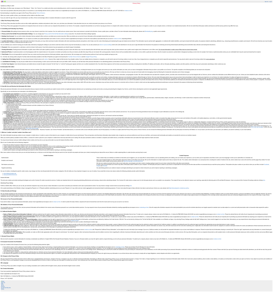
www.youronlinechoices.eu (10, 174)
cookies (46, 59)
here (264, 180)
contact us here (128, 10)
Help (2, 283)
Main (2, 281)
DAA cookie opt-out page (32, 128)
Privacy (3, 286)
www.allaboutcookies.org (9, 173)
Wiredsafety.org (149, 31)
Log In (270, 1)
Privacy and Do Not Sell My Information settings (56, 33)
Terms (2, 285)
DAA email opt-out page (257, 127)
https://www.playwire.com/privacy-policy (179, 188)
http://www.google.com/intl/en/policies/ (133, 161)
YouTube (105, 165)
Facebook (266, 164)
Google (98, 165)
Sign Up (266, 1)
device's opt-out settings (106, 44)
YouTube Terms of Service (74, 56)
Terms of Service (41, 13)
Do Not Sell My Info (6, 287)
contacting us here (144, 207)
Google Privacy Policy (91, 56)
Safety (2, 289)
